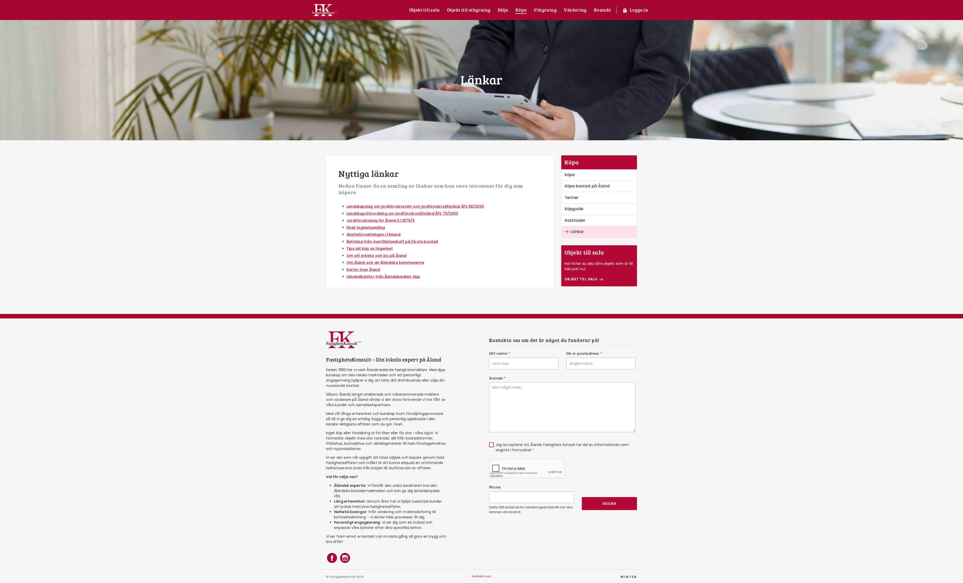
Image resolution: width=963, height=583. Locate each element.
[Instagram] (345, 558)
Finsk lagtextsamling (366, 227)
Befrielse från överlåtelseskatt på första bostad (392, 241)
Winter (628, 577)
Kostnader (575, 220)
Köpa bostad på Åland (587, 186)
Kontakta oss (481, 576)
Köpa (521, 10)
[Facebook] (332, 558)
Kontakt (602, 10)
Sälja (503, 10)
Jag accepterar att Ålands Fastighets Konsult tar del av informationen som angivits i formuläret (562, 447)
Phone (495, 487)
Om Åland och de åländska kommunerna (385, 262)
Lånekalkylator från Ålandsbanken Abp (383, 276)
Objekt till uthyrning (468, 10)
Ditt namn (499, 353)
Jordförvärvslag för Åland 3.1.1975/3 (381, 220)
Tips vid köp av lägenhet (370, 248)
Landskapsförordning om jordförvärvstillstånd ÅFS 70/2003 (402, 213)
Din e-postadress (584, 353)
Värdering (575, 10)
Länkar (577, 231)
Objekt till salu (424, 10)
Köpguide (574, 208)
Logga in (639, 10)
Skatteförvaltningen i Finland (373, 234)
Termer (572, 197)
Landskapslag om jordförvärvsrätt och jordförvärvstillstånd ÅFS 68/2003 (415, 206)
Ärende (497, 378)
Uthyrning (545, 10)
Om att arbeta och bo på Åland (377, 255)
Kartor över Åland (363, 269)
